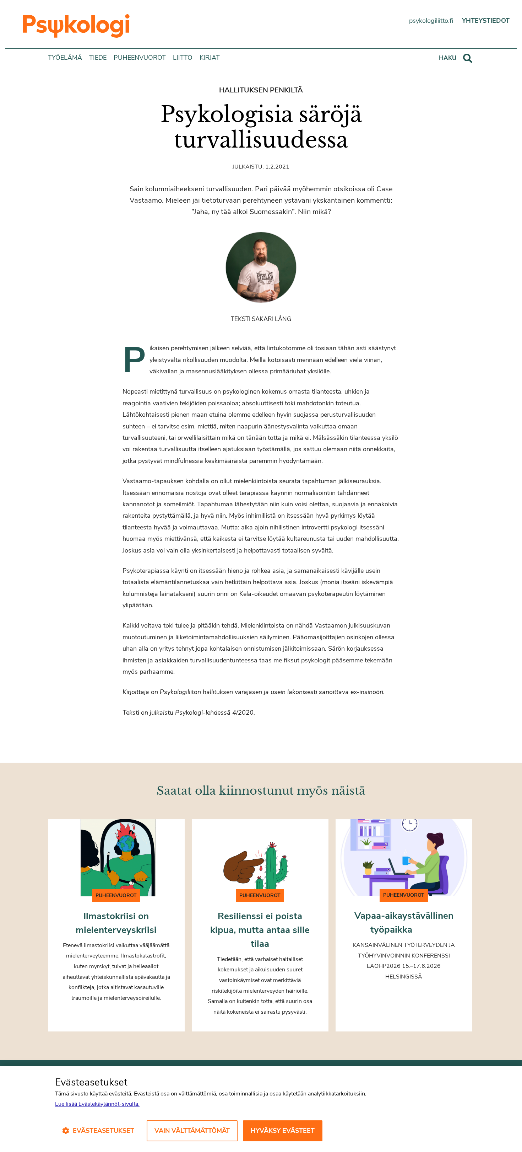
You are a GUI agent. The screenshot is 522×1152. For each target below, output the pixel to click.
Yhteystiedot (486, 20)
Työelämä (65, 57)
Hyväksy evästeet (283, 1130)
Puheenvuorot (140, 57)
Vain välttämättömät (192, 1130)
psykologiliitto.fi (431, 20)
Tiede (98, 57)
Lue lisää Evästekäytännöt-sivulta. (97, 1104)
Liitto (182, 57)
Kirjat (210, 57)
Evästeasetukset (103, 1130)
